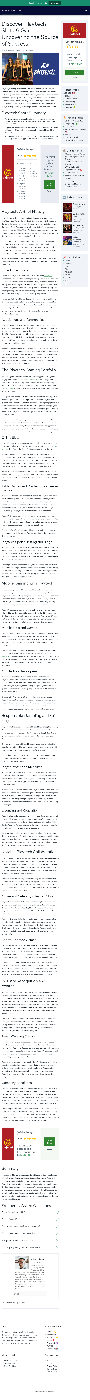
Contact (50, 1363)
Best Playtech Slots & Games (73, 163)
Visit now (55, 3)
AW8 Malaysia (70, 104)
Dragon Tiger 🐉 (71, 124)
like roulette (33, 519)
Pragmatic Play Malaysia (74, 175)
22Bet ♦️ (50, 1340)
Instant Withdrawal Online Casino (78, 239)
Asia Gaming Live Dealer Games (74, 158)
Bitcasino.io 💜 (52, 1343)
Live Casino (69, 127)
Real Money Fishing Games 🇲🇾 (75, 130)
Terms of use (52, 1369)
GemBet (68, 283)
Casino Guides (9, 1363)
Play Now (49, 184)
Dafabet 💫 (51, 1332)
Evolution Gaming (71, 187)
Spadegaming (70, 181)
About (49, 1360)
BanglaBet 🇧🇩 (52, 1349)
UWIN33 (68, 263)
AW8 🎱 (50, 1346)
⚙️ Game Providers (8, 50)
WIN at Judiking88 (72, 167)
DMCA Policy (52, 1372)
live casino (9, 388)
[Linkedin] (15, 1294)
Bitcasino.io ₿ (70, 102)
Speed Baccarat (79, 204)
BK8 (66, 269)
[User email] (18, 1294)
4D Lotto (68, 134)
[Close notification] (86, 3)
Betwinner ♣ (51, 1335)
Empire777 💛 (52, 1337)
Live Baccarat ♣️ (71, 137)
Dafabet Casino (71, 99)
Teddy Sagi (48, 276)
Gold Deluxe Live (71, 173)
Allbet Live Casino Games (75, 154)
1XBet (67, 96)
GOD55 (68, 278)
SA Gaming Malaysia (73, 184)
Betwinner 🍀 (70, 107)
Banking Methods (10, 1360)
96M (67, 266)
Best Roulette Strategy (74, 140)
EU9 (66, 280)
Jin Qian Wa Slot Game (79, 215)
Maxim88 (68, 272)
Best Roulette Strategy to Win (79, 226)
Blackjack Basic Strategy (74, 121)
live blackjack (32, 379)
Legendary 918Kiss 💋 (73, 170)
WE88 (67, 260)
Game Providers (10, 1366)
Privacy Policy (52, 1366)
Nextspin (5, 656)
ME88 (67, 275)
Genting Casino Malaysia (34, 1281)
